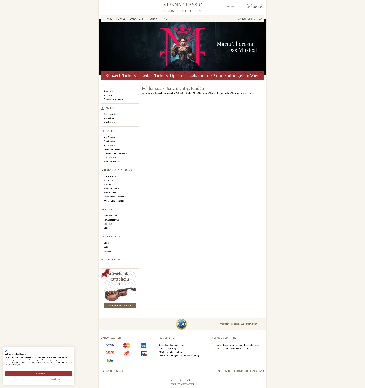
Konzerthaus (109, 118)
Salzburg (108, 223)
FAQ (165, 19)
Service (120, 19)
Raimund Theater (112, 188)
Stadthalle (108, 184)
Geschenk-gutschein (120, 276)
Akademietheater (112, 149)
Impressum (237, 371)
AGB (247, 371)
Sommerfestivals (111, 219)
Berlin (106, 242)
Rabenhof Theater (112, 161)
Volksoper (108, 95)
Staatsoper (109, 91)
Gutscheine (137, 19)
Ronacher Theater (112, 192)
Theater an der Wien (113, 99)
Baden (107, 227)
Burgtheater (109, 141)
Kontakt (153, 19)
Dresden (107, 251)
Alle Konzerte (110, 114)
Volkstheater (110, 145)
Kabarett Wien (110, 215)
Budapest (108, 246)
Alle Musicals (110, 176)
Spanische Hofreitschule (115, 196)
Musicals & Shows (116, 170)
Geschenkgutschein (120, 305)
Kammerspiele (110, 157)
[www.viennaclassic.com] (182, 7)
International (114, 236)
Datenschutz (257, 371)
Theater (108, 130)
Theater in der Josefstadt (115, 153)
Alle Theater (109, 137)
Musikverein (109, 122)
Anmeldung (224, 371)
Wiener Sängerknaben (114, 200)
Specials (108, 209)
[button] (111, 47)
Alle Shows (109, 180)
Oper (105, 84)
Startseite (249, 93)
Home (109, 19)
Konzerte (109, 107)
